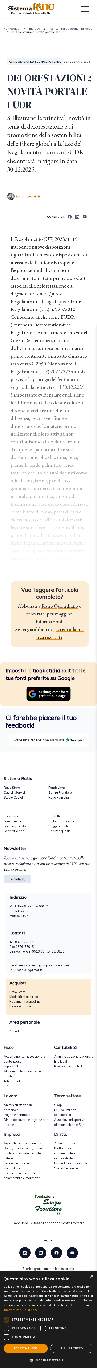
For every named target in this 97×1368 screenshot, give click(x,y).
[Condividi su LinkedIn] (77, 216)
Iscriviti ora (17, 879)
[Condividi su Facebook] (69, 216)
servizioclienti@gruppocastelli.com (44, 965)
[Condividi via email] (84, 216)
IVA (6, 1086)
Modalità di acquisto (23, 997)
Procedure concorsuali (70, 1163)
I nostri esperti (14, 821)
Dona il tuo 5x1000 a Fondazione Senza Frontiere (48, 1223)
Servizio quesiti (59, 831)
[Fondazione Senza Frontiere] (48, 1205)
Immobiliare (12, 1168)
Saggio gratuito (15, 826)
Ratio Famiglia (58, 797)
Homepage (12, 28)
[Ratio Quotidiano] (31, 9)
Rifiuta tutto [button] (72, 1348)
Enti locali (61, 1061)
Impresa (34, 28)
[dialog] (48, 1319)
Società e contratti (67, 1168)
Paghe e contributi (17, 1115)
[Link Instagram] (25, 1252)
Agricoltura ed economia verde (71, 28)
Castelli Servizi (14, 792)
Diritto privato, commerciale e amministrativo (64, 1153)
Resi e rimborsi (20, 1006)
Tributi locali (12, 1081)
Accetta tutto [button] (25, 1348)
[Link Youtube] (72, 1252)
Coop (58, 1105)
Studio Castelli (14, 797)
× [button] (91, 1276)
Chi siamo (11, 816)
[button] (48, 1360)
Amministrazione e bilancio (73, 1056)
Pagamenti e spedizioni (26, 1001)
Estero (8, 1158)
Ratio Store (17, 992)
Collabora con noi (61, 821)
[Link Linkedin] (40, 1252)
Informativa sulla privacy (20, 1310)
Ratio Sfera (12, 787)
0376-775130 (25, 942)
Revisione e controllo (69, 1066)
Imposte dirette (14, 1066)
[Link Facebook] (56, 1252)
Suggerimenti (58, 826)
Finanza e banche (17, 1163)
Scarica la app (14, 831)
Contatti (54, 816)
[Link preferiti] (48, 693)
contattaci (36, 613)
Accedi (14, 1031)
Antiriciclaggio (64, 1143)
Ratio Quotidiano (59, 605)
